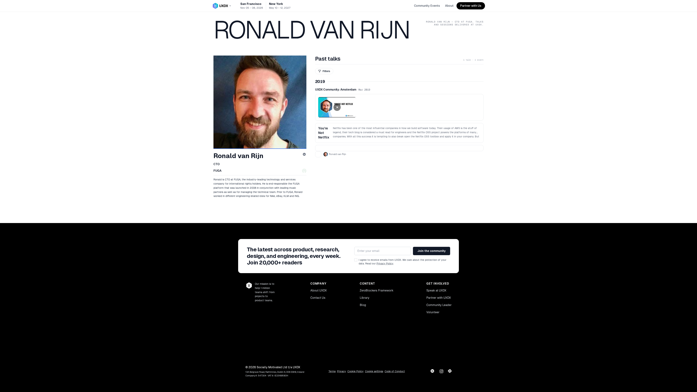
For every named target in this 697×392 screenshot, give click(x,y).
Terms (332, 371)
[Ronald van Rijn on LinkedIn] (304, 154)
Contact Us (317, 297)
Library (364, 297)
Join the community (431, 251)
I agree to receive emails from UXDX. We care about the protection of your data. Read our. (402, 261)
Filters (326, 71)
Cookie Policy (355, 371)
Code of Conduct (395, 371)
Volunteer (432, 312)
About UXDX (318, 290)
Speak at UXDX (436, 290)
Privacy (341, 371)
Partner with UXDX (438, 297)
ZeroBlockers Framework (376, 290)
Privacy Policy (384, 263)
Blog (363, 305)
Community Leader (439, 305)
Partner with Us (470, 5)
